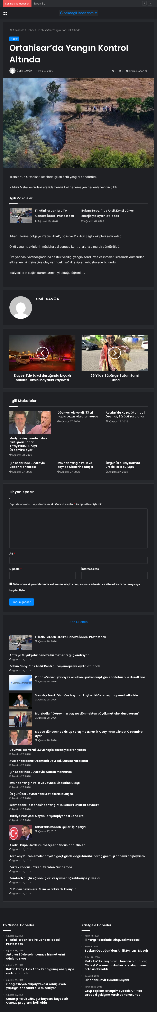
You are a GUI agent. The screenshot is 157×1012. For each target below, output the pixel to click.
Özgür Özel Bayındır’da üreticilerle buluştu (123, 465)
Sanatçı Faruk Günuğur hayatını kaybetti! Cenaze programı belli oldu (86, 695)
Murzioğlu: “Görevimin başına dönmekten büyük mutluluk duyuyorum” (87, 713)
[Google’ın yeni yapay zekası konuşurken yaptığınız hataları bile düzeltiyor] (20, 682)
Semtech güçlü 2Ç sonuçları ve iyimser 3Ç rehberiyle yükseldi (54, 878)
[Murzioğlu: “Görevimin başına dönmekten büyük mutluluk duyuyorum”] (20, 719)
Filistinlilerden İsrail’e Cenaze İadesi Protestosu (70, 637)
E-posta (15, 568)
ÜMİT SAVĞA (25, 70)
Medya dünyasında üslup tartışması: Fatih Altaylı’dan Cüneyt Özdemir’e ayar (28, 444)
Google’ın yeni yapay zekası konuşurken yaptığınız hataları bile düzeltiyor (90, 677)
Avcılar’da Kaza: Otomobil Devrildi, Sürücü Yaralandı (125, 414)
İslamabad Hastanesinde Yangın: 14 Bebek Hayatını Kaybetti (54, 805)
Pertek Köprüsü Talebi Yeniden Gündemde (40, 867)
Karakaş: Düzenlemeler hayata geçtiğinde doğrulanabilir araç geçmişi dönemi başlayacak (77, 856)
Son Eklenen (79, 622)
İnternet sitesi (90, 568)
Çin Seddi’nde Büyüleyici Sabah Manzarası (27, 465)
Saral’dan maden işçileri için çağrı (60, 827)
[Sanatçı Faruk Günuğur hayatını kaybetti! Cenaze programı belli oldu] (20, 701)
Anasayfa (18, 30)
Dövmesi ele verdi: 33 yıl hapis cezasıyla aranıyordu (77, 414)
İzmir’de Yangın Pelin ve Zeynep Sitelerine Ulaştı (75, 465)
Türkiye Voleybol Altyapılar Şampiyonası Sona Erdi (46, 816)
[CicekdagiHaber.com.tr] (78, 13)
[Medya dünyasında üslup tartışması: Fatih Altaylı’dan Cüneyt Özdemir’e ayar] (30, 422)
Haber (30, 30)
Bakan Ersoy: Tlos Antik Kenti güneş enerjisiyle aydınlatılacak (72, 3)
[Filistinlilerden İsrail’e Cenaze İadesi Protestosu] (21, 215)
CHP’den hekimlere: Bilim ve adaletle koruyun (42, 889)
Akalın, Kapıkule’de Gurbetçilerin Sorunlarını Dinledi (47, 845)
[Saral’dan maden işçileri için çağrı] (20, 832)
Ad (12, 553)
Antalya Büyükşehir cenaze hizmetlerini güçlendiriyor (49, 655)
